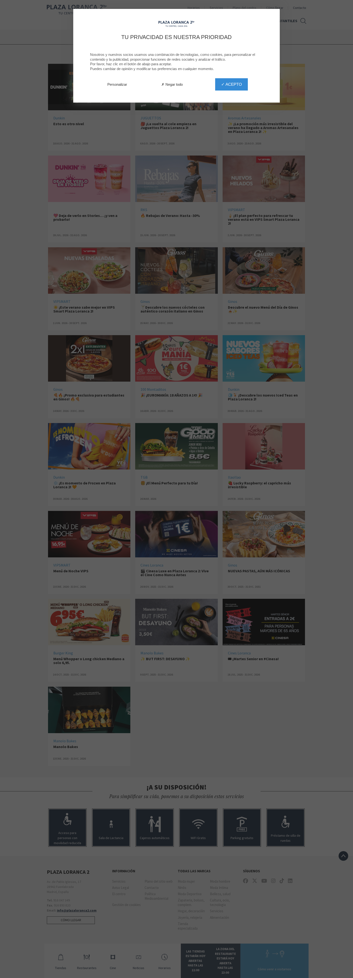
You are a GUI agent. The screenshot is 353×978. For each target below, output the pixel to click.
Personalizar (117, 84)
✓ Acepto (231, 84)
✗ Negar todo (172, 84)
